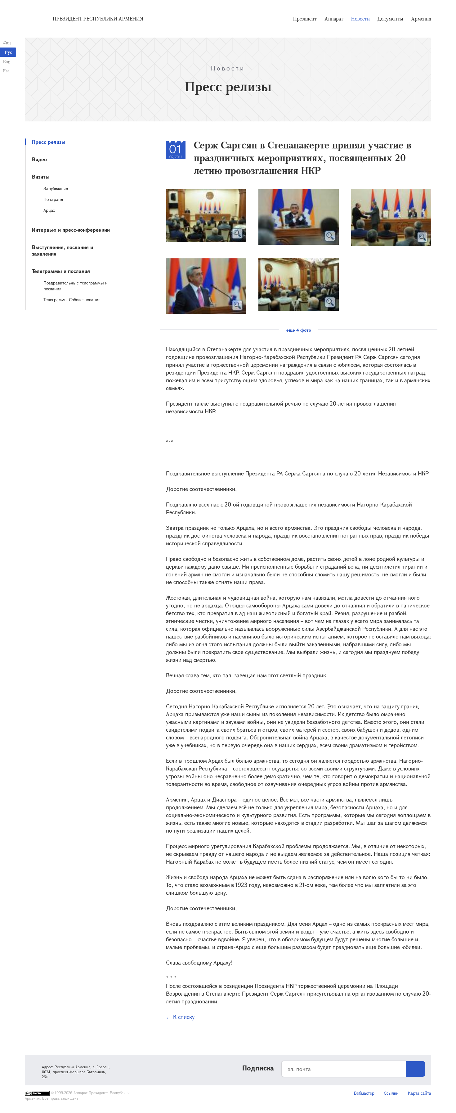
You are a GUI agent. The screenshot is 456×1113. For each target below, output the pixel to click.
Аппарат (333, 18)
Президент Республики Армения (98, 18)
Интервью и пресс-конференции (71, 229)
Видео (39, 159)
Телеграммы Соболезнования (72, 299)
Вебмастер (364, 1093)
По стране (53, 199)
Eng (6, 61)
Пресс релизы (48, 142)
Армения (421, 18)
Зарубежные (55, 188)
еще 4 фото (298, 330)
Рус (8, 52)
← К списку (180, 1016)
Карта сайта (419, 1093)
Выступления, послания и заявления (62, 250)
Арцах (49, 210)
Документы (390, 18)
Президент (305, 18)
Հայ (7, 43)
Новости (360, 18)
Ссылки (391, 1093)
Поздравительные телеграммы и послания (75, 286)
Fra (6, 71)
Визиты (41, 176)
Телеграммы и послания (61, 271)
